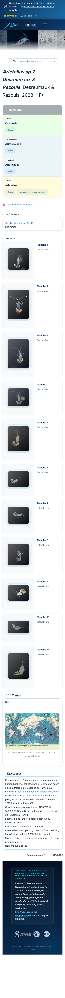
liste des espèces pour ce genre (32, 192)
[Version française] (28, 25)
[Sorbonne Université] (23, 934)
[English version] (34, 25)
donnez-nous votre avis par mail (39, 6)
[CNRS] (47, 934)
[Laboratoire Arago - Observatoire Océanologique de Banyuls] (36, 934)
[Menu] (45, 24)
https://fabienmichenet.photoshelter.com (37, 791)
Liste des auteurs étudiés (21, 223)
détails (10, 130)
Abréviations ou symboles (19, 204)
